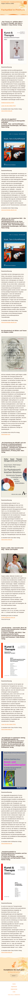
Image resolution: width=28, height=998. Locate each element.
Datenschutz (14, 989)
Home (14, 984)
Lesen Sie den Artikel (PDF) (8, 105)
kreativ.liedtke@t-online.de (8, 617)
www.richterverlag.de (6, 111)
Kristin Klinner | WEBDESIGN (14, 994)
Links (14, 991)
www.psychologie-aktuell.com (9, 210)
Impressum (14, 986)
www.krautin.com (5, 434)
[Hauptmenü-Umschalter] (25, 2)
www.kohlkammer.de (6, 843)
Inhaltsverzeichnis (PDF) (7, 102)
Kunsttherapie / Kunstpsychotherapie (11, 2)
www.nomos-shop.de (6, 539)
